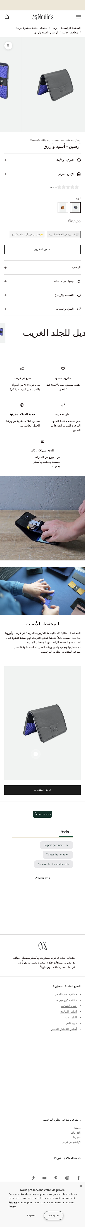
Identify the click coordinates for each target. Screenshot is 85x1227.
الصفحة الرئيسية (71, 28)
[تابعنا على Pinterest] (56, 1178)
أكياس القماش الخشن (64, 1029)
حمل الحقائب (69, 1006)
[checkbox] (53, 864)
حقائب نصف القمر (66, 994)
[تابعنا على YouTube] (44, 1178)
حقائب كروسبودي (66, 1000)
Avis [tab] (65, 832)
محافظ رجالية (70, 32)
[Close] (81, 1186)
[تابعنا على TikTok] (33, 1178)
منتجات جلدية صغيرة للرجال (31, 28)
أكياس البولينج (68, 1011)
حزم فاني (71, 1023)
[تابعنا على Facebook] (78, 1178)
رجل (54, 28)
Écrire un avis (42, 814)
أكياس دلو (71, 1017)
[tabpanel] (42, 883)
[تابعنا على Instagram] (67, 1178)
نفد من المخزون (42, 249)
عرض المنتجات (42, 790)
